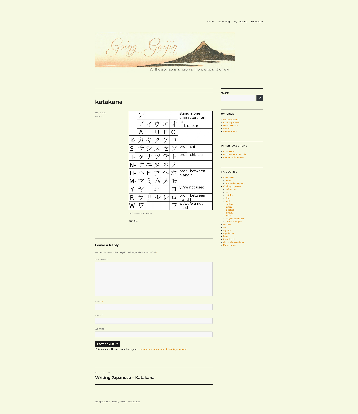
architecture (231, 189)
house (226, 236)
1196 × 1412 (99, 116)
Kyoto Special (229, 239)
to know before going (235, 183)
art (227, 192)
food (228, 201)
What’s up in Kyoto (231, 123)
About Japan (228, 177)
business (227, 224)
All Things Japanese (232, 186)
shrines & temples (234, 221)
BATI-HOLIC (229, 151)
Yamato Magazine (231, 120)
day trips (227, 230)
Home (210, 21)
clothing (229, 195)
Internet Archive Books (233, 157)
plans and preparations (233, 242)
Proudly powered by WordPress (126, 402)
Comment (101, 259)
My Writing (224, 21)
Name (99, 301)
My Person (257, 21)
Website (100, 329)
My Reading (240, 21)
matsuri (229, 213)
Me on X (226, 128)
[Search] (259, 98)
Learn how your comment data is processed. (162, 349)
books (228, 180)
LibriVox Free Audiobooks (234, 154)
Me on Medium (230, 131)
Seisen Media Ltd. (231, 125)
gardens (229, 204)
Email (99, 315)
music (228, 216)
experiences (228, 233)
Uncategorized (229, 245)
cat (224, 227)
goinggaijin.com (102, 402)
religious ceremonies (235, 219)
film (227, 198)
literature (230, 210)
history (229, 207)
